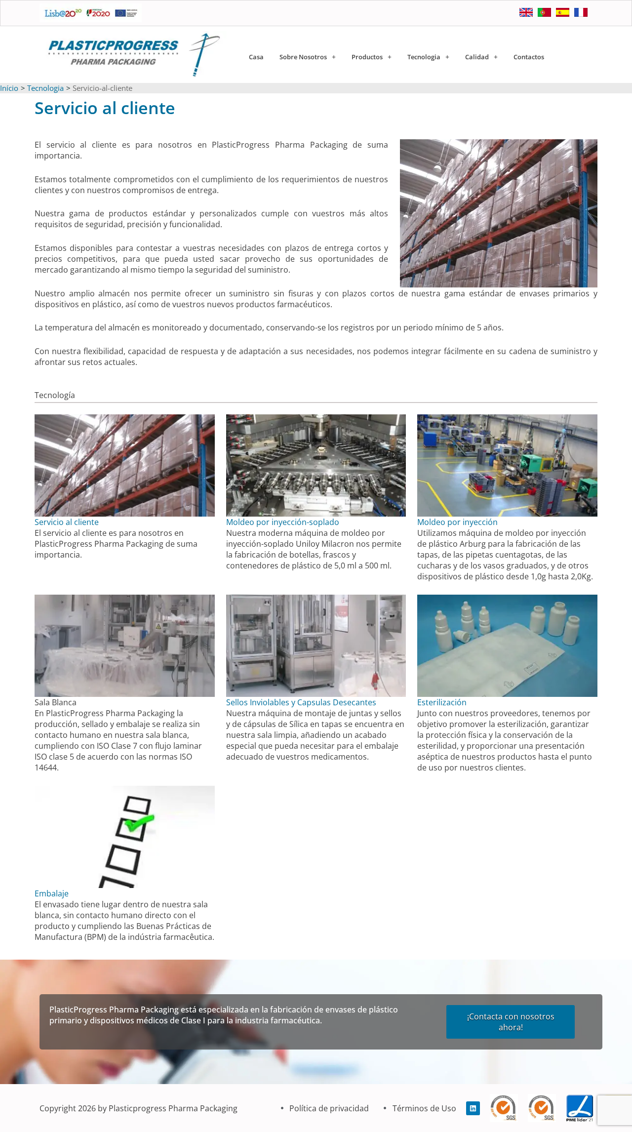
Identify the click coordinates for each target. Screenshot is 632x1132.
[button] (307, 57)
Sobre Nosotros (303, 56)
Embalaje (52, 893)
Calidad (477, 56)
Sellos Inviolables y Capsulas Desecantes (301, 702)
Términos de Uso (424, 1108)
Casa (256, 56)
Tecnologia (423, 56)
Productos (367, 56)
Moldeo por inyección (457, 522)
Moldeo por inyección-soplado (282, 522)
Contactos (529, 56)
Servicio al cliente (67, 522)
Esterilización (442, 702)
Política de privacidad (329, 1108)
